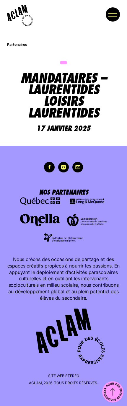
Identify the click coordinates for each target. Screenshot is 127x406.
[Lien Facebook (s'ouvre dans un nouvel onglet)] (49, 167)
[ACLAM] (17, 13)
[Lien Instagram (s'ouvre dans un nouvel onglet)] (63, 167)
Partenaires (17, 45)
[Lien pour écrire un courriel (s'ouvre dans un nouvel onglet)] (77, 167)
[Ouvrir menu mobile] (113, 14)
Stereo (72, 376)
